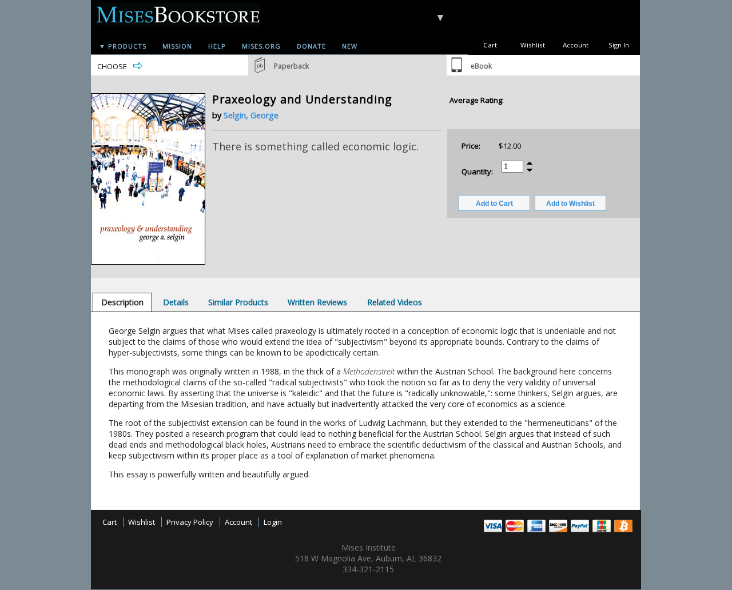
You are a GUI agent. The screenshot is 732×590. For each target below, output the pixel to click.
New (349, 46)
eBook (481, 66)
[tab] (122, 302)
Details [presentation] (176, 302)
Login (273, 522)
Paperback (291, 66)
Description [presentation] (122, 302)
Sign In (618, 45)
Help (217, 46)
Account (575, 45)
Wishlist (532, 45)
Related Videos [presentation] (394, 302)
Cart (490, 45)
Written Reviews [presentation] (317, 302)
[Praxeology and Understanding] (148, 262)
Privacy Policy (189, 522)
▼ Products (122, 46)
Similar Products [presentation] (238, 302)
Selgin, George (251, 115)
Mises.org (261, 46)
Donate (311, 46)
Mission (177, 46)
